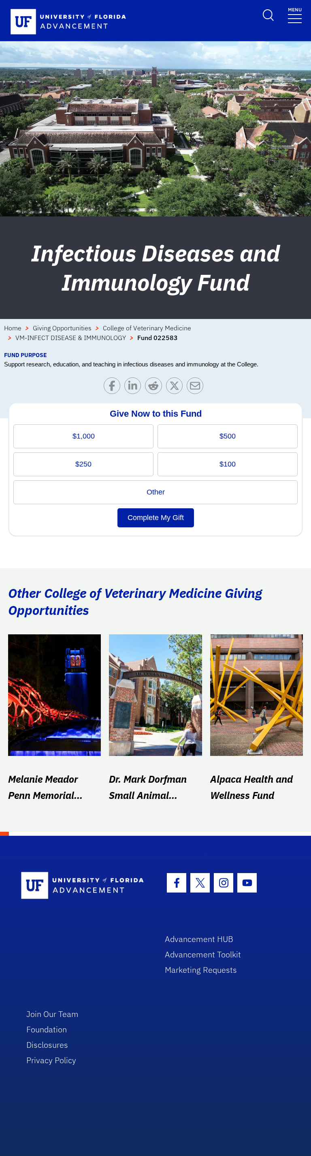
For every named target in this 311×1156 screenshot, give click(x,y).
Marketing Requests (201, 969)
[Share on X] (176, 387)
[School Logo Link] (83, 886)
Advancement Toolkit (203, 954)
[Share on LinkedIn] (134, 387)
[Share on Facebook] (114, 387)
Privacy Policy (51, 1060)
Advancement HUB (199, 938)
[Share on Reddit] (155, 387)
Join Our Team (52, 1013)
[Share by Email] (197, 387)
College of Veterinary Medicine (147, 328)
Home (12, 328)
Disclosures (47, 1044)
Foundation (46, 1029)
